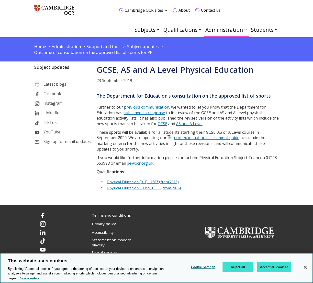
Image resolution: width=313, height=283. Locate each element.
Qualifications (180, 29)
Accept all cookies (274, 267)
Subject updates (51, 67)
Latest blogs (55, 84)
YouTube (52, 132)
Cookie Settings (203, 267)
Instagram (53, 103)
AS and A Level (189, 123)
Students (262, 29)
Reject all (238, 267)
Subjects (145, 29)
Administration (224, 29)
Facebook (52, 93)
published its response (144, 112)
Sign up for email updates (67, 141)
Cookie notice (29, 278)
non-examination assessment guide (206, 137)
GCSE (162, 123)
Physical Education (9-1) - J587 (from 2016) (143, 182)
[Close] (305, 267)
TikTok (50, 122)
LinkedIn (51, 112)
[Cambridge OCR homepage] (54, 12)
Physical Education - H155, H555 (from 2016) (144, 188)
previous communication (146, 107)
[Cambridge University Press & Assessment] (239, 232)
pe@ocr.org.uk (140, 163)
